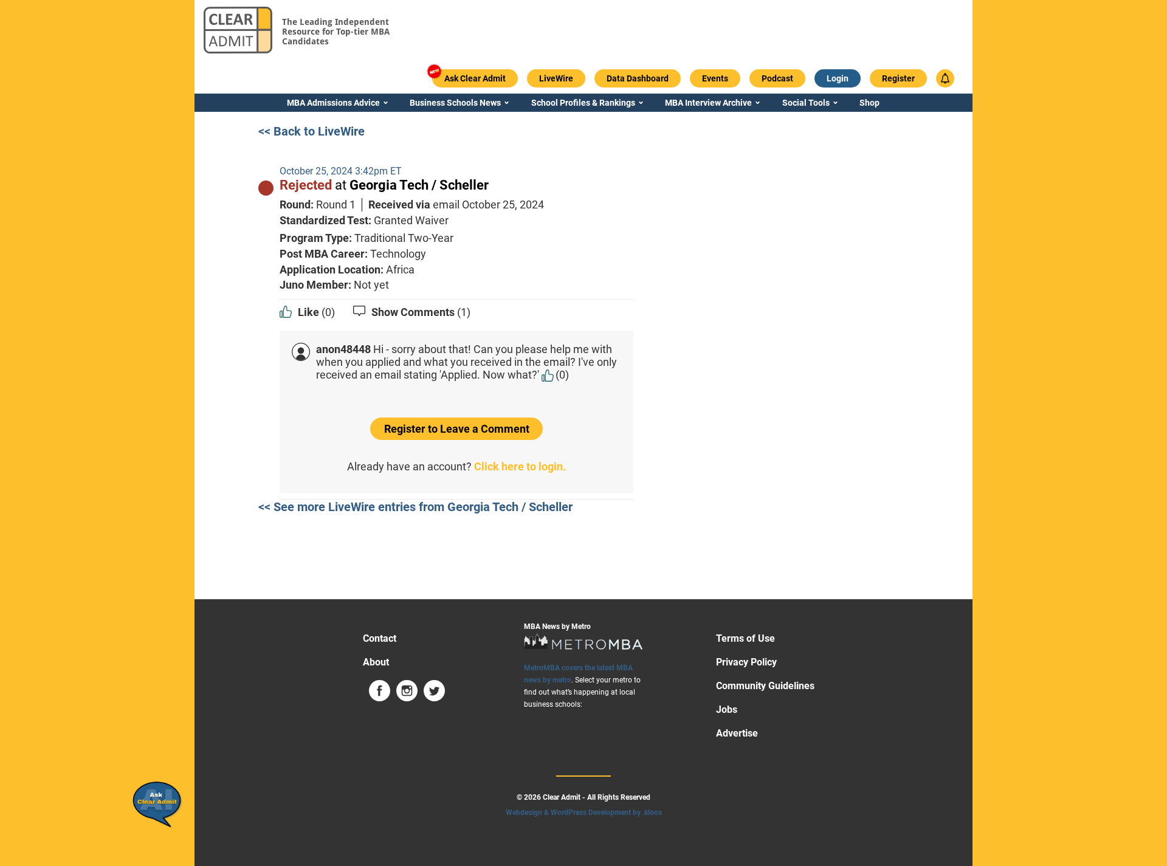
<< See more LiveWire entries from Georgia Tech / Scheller (415, 507)
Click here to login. (520, 466)
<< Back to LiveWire (311, 131)
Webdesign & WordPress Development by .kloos (584, 812)
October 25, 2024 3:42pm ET (341, 171)
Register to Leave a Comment (456, 428)
